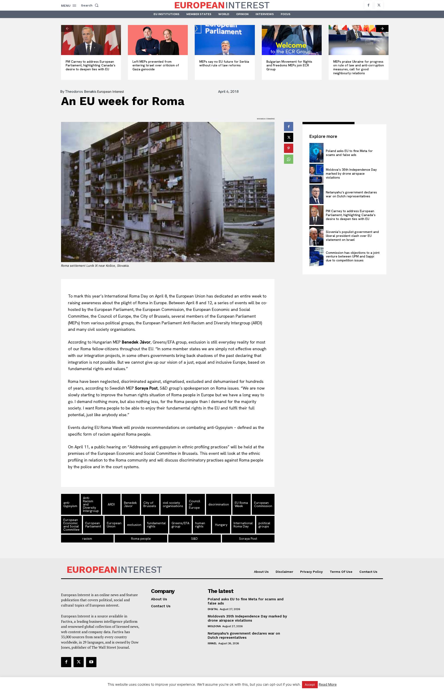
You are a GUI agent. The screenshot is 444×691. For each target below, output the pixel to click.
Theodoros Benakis (80, 91)
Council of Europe (194, 504)
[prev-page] (67, 28)
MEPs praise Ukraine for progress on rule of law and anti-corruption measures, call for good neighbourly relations (358, 67)
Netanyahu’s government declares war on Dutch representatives (351, 194)
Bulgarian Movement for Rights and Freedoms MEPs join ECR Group (289, 65)
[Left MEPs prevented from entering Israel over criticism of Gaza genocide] (158, 40)
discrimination (218, 504)
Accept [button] (310, 684)
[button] (90, 5)
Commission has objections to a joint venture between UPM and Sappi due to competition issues (352, 257)
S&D (194, 538)
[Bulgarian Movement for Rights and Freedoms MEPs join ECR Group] (292, 40)
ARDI (111, 504)
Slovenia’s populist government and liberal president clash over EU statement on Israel (352, 236)
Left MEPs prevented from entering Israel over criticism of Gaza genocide (156, 65)
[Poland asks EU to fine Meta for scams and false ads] (316, 153)
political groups (264, 524)
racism (87, 538)
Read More (328, 684)
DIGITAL (213, 609)
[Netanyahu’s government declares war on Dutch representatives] (316, 194)
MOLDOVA (214, 626)
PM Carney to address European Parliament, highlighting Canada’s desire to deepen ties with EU (90, 65)
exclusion (134, 525)
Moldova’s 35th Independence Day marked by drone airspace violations (351, 173)
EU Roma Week (241, 504)
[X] (379, 5)
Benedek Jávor (130, 504)
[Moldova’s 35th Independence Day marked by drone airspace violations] (316, 173)
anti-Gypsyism (70, 504)
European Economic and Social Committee (71, 525)
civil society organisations (173, 504)
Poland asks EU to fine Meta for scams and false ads (349, 153)
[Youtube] (91, 662)
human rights (200, 524)
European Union (114, 524)
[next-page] (382, 28)
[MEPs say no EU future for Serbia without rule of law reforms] (225, 40)
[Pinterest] (288, 148)
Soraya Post (248, 538)
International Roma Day (243, 524)
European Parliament (93, 524)
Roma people (141, 538)
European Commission (263, 504)
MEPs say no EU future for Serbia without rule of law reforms (224, 63)
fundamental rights (156, 524)
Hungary (221, 525)
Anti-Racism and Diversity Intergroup (91, 504)
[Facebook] (368, 5)
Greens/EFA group (180, 524)
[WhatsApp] (288, 159)
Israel (212, 643)
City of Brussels (149, 504)
